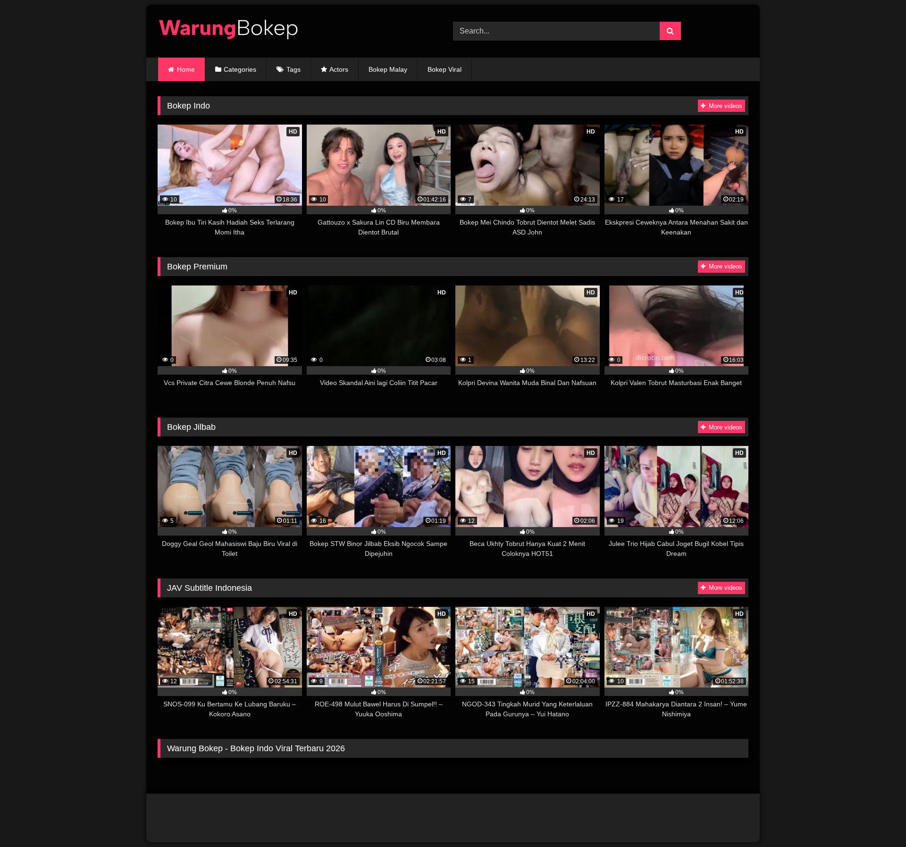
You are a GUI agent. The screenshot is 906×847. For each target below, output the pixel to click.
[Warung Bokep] (228, 31)
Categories (240, 69)
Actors (338, 69)
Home (186, 69)
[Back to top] (876, 819)
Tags (293, 69)
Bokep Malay (388, 69)
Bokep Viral (444, 69)
